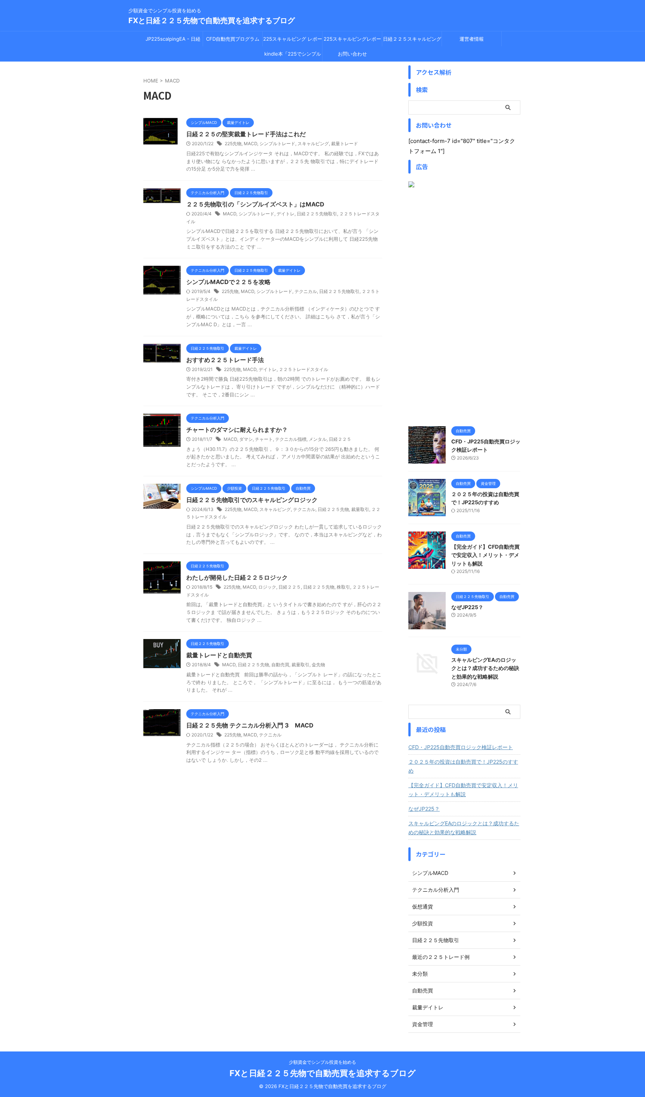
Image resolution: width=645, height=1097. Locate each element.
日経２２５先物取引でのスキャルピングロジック (252, 500)
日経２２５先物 (333, 509)
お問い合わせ (352, 54)
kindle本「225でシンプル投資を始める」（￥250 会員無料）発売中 (292, 56)
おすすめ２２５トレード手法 (225, 360)
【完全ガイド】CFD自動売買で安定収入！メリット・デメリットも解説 (485, 555)
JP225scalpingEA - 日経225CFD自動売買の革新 (173, 41)
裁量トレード (344, 143)
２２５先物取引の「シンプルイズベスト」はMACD (255, 204)
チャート (264, 439)
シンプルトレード (277, 143)
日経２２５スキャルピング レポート (412, 41)
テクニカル (306, 291)
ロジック (267, 587)
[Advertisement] (464, 307)
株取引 (343, 587)
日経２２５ (340, 439)
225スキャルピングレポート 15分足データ (352, 41)
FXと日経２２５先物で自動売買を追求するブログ (211, 20)
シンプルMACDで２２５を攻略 (228, 282)
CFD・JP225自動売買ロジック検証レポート (460, 747)
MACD (250, 143)
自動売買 (280, 664)
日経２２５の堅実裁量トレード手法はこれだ (246, 134)
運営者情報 (471, 39)
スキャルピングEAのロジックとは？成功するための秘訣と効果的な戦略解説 (485, 668)
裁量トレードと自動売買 (219, 655)
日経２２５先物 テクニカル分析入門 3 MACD (250, 725)
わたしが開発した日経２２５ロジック (237, 577)
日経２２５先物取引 (317, 213)
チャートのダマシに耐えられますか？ (237, 429)
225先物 (233, 143)
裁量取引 (360, 509)
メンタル (318, 439)
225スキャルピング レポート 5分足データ (292, 41)
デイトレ (286, 213)
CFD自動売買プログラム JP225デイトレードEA (232, 41)
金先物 (318, 664)
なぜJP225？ (467, 607)
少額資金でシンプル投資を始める (322, 1062)
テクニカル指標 (290, 439)
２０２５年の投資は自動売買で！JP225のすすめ (463, 766)
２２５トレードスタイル (303, 369)
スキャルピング (313, 143)
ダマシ (246, 439)
